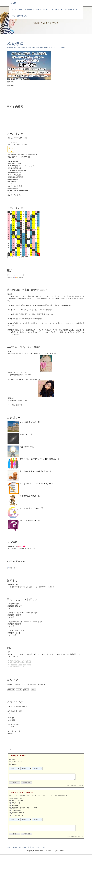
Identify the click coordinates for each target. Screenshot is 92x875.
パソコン (15, 764)
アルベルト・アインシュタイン (26, 166)
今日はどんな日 (41, 9)
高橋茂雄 (18, 175)
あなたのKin (29, 9)
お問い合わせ (22, 16)
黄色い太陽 (11, 144)
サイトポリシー (43, 847)
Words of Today (17, 810)
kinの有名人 (16, 805)
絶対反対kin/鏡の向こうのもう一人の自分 (24, 808)
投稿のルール (31, 847)
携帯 (13, 759)
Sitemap (14, 847)
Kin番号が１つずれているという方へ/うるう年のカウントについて (31, 587)
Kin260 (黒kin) (12, 142)
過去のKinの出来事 (18, 813)
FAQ (13, 16)
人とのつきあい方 (71, 9)
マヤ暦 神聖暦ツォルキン (75, 785)
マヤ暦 (13, 3)
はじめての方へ (17, 9)
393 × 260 (26, 48)
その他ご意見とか (17, 815)
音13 (25, 144)
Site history (22, 847)
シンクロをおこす (56, 9)
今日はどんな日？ (17, 800)
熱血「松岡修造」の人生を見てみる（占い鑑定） (49, 48)
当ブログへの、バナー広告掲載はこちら (22, 548)
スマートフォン (17, 762)
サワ (9, 652)
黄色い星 (20, 144)
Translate (21, 277)
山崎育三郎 (19, 177)
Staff (8, 847)
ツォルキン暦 (16, 803)
